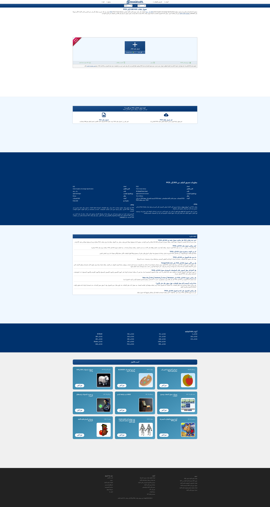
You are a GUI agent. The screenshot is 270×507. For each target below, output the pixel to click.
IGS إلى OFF (130, 341)
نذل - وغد (148, 12)
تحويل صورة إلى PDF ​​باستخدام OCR (189, 485)
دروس (111, 480)
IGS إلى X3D (194, 336)
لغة (103, 2)
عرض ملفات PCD (140, 200)
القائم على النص (179, 211)
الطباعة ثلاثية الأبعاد (108, 482)
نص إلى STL (152, 489)
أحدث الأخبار (135, 362)
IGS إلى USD (162, 339)
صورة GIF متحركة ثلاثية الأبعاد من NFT (188, 480)
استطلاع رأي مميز (109, 484)
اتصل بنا (111, 491)
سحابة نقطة (185, 207)
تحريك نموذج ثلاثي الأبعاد (191, 490)
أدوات (166, 2)
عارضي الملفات (158, 2)
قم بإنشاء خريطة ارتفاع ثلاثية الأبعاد (147, 480)
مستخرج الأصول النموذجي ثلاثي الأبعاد (146, 482)
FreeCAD (122, 217)
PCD (111, 12)
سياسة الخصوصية (109, 487)
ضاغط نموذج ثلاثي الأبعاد (149, 484)
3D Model (138, 191)
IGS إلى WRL (162, 344)
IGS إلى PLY (162, 334)
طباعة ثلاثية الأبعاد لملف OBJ (190, 478)
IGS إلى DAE (98, 344)
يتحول (109, 2)
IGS (152, 12)
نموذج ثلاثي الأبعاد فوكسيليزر (169, 198)
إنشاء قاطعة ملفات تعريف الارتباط (147, 477)
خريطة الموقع (110, 489)
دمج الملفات (152, 491)
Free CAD (75, 200)
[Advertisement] (103, 25)
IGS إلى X (194, 334)
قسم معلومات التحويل (91, 66)
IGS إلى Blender (98, 341)
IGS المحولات (76, 198)
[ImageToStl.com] (135, 2)
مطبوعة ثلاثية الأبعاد (184, 13)
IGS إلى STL (162, 336)
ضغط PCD (143, 198)
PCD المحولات (180, 198)
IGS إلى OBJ (130, 339)
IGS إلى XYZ (194, 339)
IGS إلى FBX (130, 334)
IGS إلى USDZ (162, 341)
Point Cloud (144, 191)
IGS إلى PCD (130, 344)
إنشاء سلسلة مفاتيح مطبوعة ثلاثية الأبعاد (188, 487)
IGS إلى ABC (98, 339)
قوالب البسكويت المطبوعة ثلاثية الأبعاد (188, 483)
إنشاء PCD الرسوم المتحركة (154, 198)
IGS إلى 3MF (99, 336)
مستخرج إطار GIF (151, 494)
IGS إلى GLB (130, 336)
